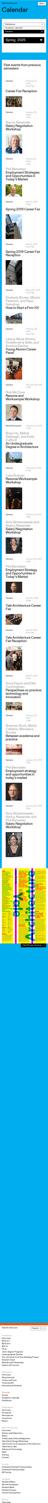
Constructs (7, 1418)
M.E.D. (5, 1346)
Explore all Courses (10, 1365)
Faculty (5, 1464)
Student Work (8, 1487)
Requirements (8, 1377)
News (4, 1436)
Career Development (11, 1493)
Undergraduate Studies (12, 1355)
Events (5, 1395)
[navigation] (24, 31)
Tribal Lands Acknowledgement (16, 1439)
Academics (7, 1336)
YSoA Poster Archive (31, 945)
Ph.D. (4, 1349)
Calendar (6, 1392)
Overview (6, 1338)
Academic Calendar (10, 1398)
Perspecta (6, 1413)
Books (5, 1421)
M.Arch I (6, 1341)
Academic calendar (14, 28)
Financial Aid (8, 1383)
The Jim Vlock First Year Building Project (20, 1357)
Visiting (5, 1455)
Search (35, 1328)
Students (6, 1479)
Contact (5, 1457)
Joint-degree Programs (12, 1352)
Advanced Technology (12, 1449)
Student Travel (8, 1360)
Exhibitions (10, 24)
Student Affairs (8, 1482)
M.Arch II (6, 1344)
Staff (4, 1452)
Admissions (7, 1372)
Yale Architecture (9, 1328)
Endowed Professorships (13, 1470)
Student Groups (9, 1490)
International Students (12, 1386)
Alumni (5, 1500)
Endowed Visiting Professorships (17, 1467)
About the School (9, 1428)
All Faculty (6, 1472)
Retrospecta (7, 1415)
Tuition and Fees (9, 1380)
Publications (7, 1407)
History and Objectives (12, 1433)
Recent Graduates (10, 1485)
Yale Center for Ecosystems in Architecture (21, 1444)
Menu (42, 4)
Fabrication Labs (9, 1447)
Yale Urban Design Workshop (15, 1441)
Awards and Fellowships (13, 1363)
